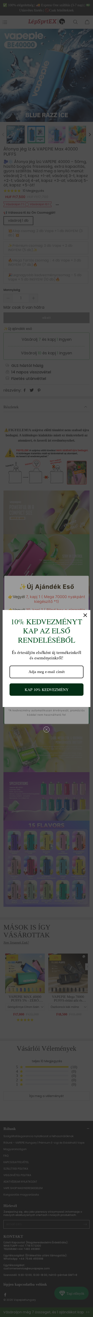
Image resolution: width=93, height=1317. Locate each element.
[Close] (85, 615)
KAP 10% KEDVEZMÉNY (47, 689)
